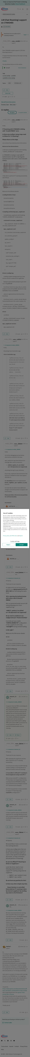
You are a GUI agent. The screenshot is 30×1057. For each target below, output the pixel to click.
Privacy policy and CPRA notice (10, 535)
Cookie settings (15, 541)
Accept (22, 544)
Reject (8, 544)
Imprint (21, 535)
